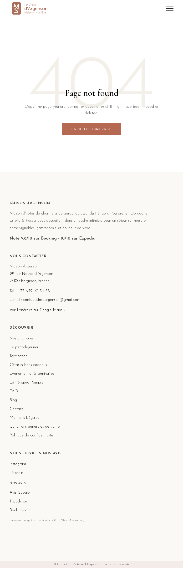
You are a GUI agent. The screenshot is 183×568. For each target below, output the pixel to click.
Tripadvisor (18, 501)
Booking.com (20, 510)
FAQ (14, 391)
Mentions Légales (24, 418)
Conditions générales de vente (35, 427)
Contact (16, 409)
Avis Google (20, 493)
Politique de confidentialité (31, 435)
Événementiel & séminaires (32, 374)
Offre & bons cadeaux (28, 365)
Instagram (18, 464)
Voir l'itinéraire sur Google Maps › (37, 310)
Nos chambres (22, 338)
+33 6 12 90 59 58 (34, 291)
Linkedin (16, 473)
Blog (13, 400)
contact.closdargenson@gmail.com (51, 300)
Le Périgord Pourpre (27, 382)
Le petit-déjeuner (24, 347)
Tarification (18, 356)
